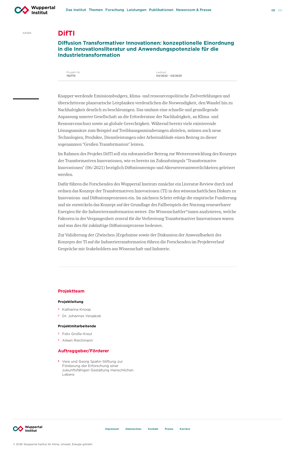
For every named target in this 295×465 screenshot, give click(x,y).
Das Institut (76, 10)
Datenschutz (133, 428)
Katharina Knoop (76, 309)
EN (280, 10)
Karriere (185, 428)
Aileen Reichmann (77, 340)
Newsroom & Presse (193, 10)
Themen (96, 10)
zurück (26, 32)
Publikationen (161, 10)
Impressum (112, 428)
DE (273, 10)
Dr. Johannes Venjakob (81, 316)
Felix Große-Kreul (77, 334)
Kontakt (153, 428)
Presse (169, 428)
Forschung (114, 10)
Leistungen (136, 10)
